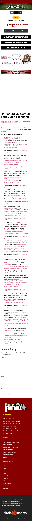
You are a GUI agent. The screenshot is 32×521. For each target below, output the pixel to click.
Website (3, 388)
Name (3, 376)
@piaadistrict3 (7, 142)
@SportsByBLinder (9, 266)
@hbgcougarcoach (18, 231)
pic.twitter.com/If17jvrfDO (17, 302)
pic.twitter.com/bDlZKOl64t (18, 199)
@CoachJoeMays (14, 162)
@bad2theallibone (15, 146)
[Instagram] (20, 12)
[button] (1, 1)
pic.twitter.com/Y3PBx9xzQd (20, 233)
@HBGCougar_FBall (9, 139)
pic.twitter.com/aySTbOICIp (19, 268)
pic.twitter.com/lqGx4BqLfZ (11, 147)
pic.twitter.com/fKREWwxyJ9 (11, 182)
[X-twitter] (16, 12)
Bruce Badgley (10, 121)
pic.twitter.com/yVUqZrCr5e (11, 286)
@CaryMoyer (23, 144)
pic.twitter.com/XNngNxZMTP (11, 164)
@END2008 (7, 146)
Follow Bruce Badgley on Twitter (8, 122)
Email (3, 382)
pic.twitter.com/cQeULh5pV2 (19, 215)
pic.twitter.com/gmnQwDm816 (18, 321)
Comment (4, 357)
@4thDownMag (8, 282)
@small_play (7, 230)
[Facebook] (12, 12)
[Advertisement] (16, 94)
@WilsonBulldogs (8, 332)
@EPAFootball (17, 142)
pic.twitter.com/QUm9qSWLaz (12, 339)
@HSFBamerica (15, 144)
